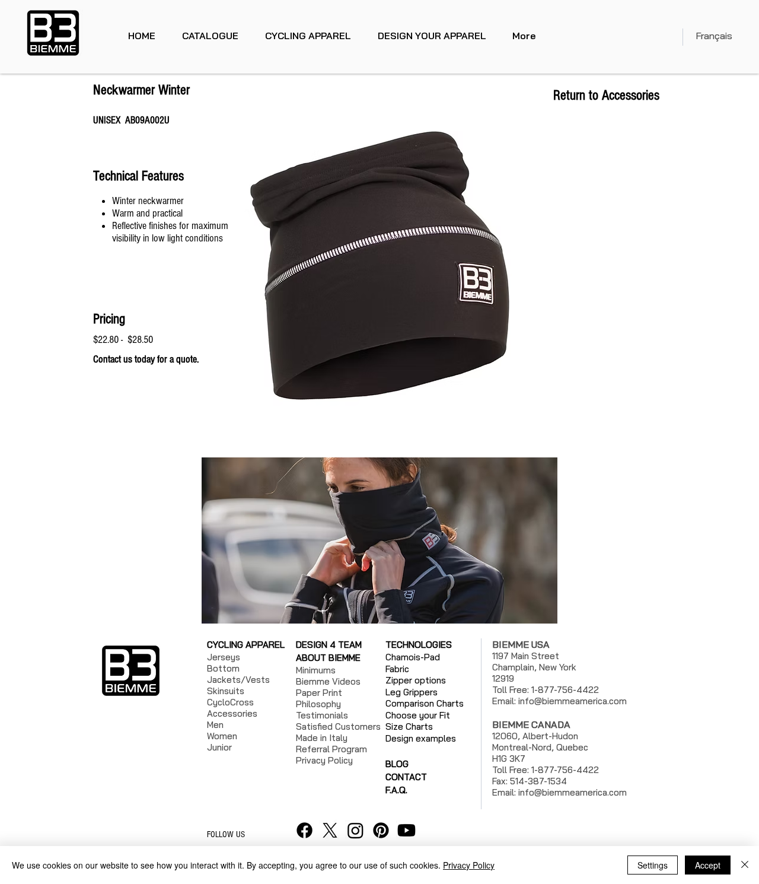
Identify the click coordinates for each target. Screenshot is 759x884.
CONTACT (406, 777)
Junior (219, 747)
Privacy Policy (469, 865)
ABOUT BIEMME (328, 657)
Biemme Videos (328, 681)
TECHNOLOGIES (418, 644)
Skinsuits (225, 691)
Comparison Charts (424, 703)
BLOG (397, 763)
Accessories (232, 713)
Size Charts (409, 726)
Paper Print (319, 692)
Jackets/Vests (238, 679)
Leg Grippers (411, 692)
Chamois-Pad (412, 657)
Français (714, 36)
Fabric (397, 669)
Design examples (420, 738)
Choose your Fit (417, 715)
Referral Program (331, 749)
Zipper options (415, 680)
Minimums (316, 670)
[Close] (745, 865)
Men (215, 724)
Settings (652, 865)
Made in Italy (321, 737)
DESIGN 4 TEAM (329, 644)
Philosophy (318, 704)
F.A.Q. (396, 790)
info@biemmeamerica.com (572, 701)
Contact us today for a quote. (147, 359)
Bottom (223, 668)
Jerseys (223, 657)
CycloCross (230, 702)
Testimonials (322, 715)
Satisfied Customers (338, 726)
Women (222, 736)
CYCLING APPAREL (246, 644)
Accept (707, 865)
